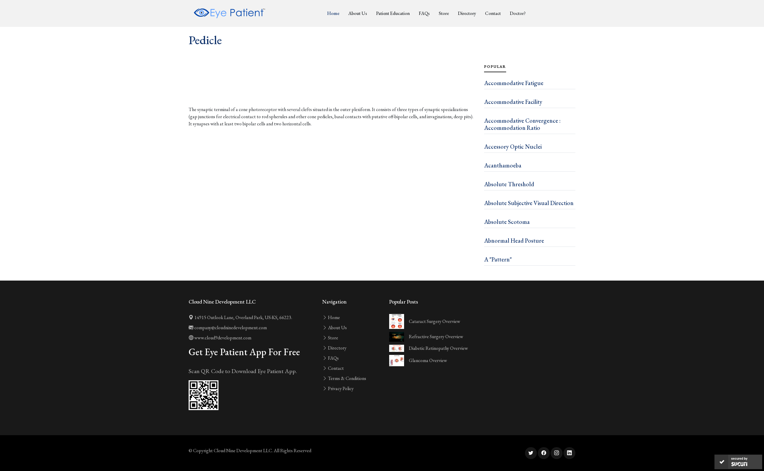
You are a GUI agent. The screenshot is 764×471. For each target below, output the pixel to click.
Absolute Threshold (509, 184)
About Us (357, 13)
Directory (467, 13)
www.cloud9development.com (222, 338)
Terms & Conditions (346, 378)
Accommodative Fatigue (513, 83)
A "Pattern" (498, 259)
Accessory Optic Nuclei (513, 146)
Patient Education (393, 13)
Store (444, 13)
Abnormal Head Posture (514, 240)
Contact (493, 13)
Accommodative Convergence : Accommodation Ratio (522, 124)
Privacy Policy (340, 388)
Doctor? (518, 13)
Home (333, 13)
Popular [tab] (495, 66)
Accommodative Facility (513, 102)
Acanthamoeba (502, 165)
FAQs (424, 13)
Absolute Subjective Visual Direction (529, 203)
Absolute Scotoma (507, 222)
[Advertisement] (333, 89)
